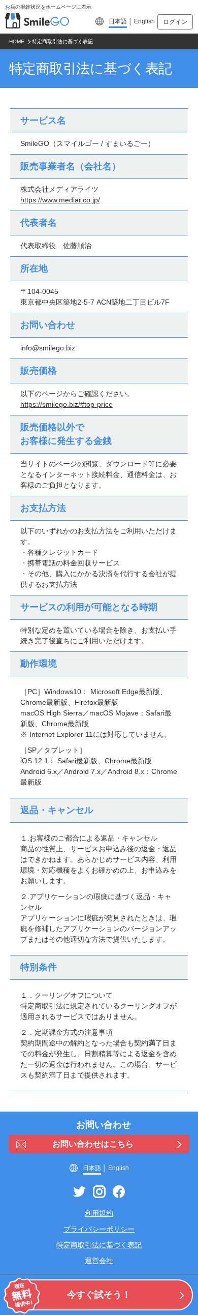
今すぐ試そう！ (99, 1295)
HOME (16, 41)
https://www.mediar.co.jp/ (60, 200)
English (144, 21)
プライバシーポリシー (99, 1229)
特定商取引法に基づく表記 (99, 1245)
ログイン (175, 21)
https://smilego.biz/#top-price (66, 404)
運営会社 (99, 1261)
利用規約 (99, 1213)
